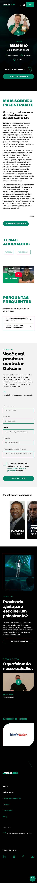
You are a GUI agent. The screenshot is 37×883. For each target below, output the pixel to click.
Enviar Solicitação (18, 478)
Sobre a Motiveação (12, 798)
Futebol (8, 252)
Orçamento (8, 810)
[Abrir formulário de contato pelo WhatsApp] (33, 879)
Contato (6, 804)
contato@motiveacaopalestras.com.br (19, 833)
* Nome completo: (9, 406)
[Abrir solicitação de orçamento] (23, 4)
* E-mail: (6, 427)
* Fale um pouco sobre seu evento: (14, 449)
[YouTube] (32, 856)
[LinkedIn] (4, 856)
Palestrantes (8, 792)
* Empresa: (6, 417)
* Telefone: (6, 438)
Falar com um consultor (18, 641)
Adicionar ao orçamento (18, 76)
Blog (5, 816)
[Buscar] (19, 4)
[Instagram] (14, 856)
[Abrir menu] (30, 4)
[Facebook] (23, 856)
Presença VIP (23, 252)
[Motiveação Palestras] (9, 5)
